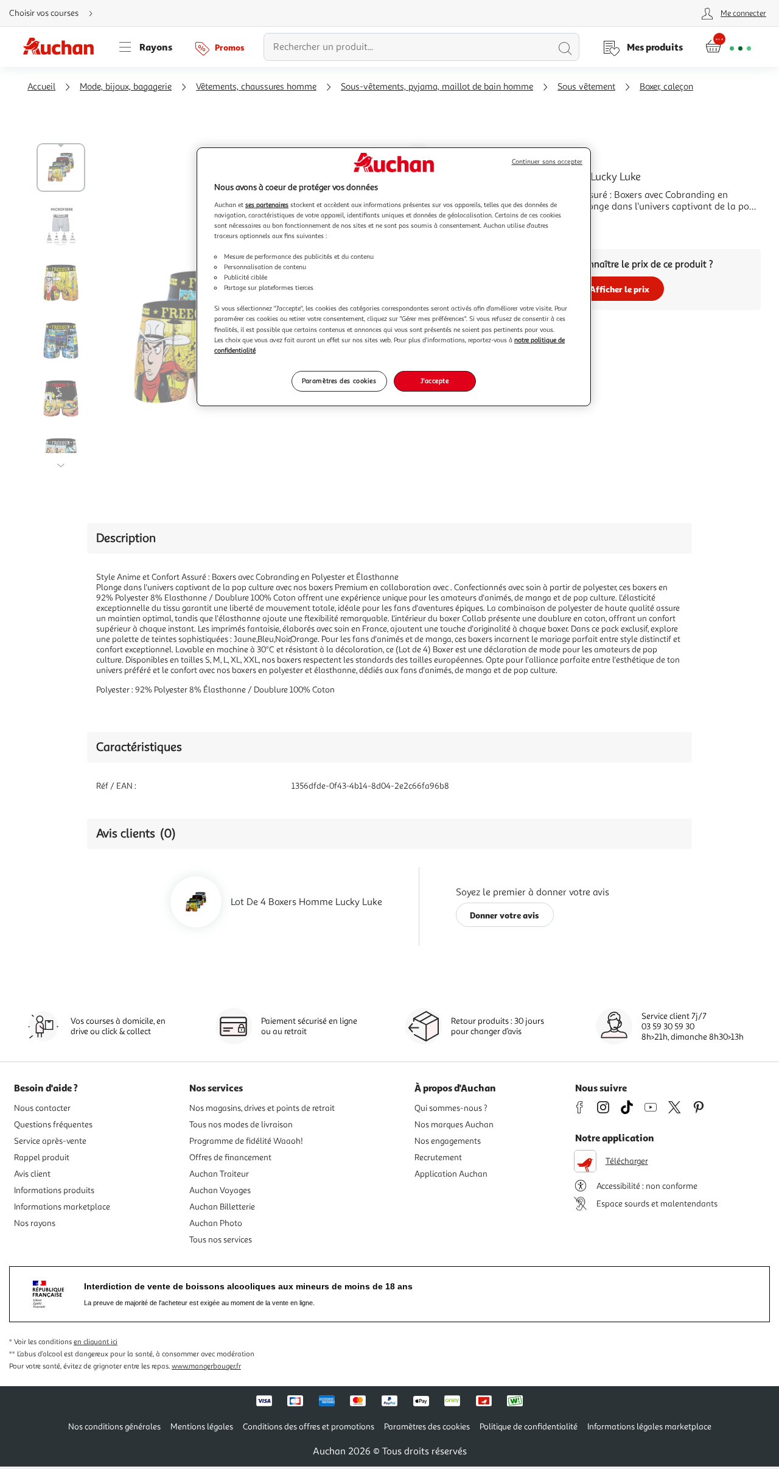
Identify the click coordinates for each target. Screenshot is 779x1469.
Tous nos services (220, 1240)
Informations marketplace (62, 1207)
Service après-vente (50, 1141)
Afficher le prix (619, 289)
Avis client (32, 1174)
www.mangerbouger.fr (206, 1366)
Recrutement (438, 1157)
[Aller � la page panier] (728, 47)
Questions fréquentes (53, 1124)
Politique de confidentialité (529, 1426)
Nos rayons (34, 1223)
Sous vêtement (586, 87)
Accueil (41, 87)
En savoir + (501, 225)
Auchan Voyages (220, 1190)
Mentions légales (201, 1426)
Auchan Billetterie (222, 1207)
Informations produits (54, 1190)
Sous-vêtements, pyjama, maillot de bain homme (437, 87)
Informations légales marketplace (649, 1426)
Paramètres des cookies (339, 380)
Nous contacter (42, 1108)
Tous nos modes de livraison (241, 1124)
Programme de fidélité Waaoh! (246, 1141)
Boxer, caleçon (666, 87)
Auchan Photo (215, 1223)
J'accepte (435, 380)
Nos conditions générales (114, 1426)
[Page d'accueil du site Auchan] (62, 47)
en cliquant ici (95, 1342)
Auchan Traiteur (219, 1174)
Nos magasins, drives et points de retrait (262, 1108)
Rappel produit (41, 1157)
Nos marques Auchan (454, 1124)
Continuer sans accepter (547, 162)
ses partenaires (266, 204)
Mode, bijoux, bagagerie (126, 87)
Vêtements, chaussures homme (256, 87)
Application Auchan (450, 1174)
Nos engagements (447, 1141)
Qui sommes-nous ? (450, 1108)
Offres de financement (230, 1157)
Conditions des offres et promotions (308, 1426)
